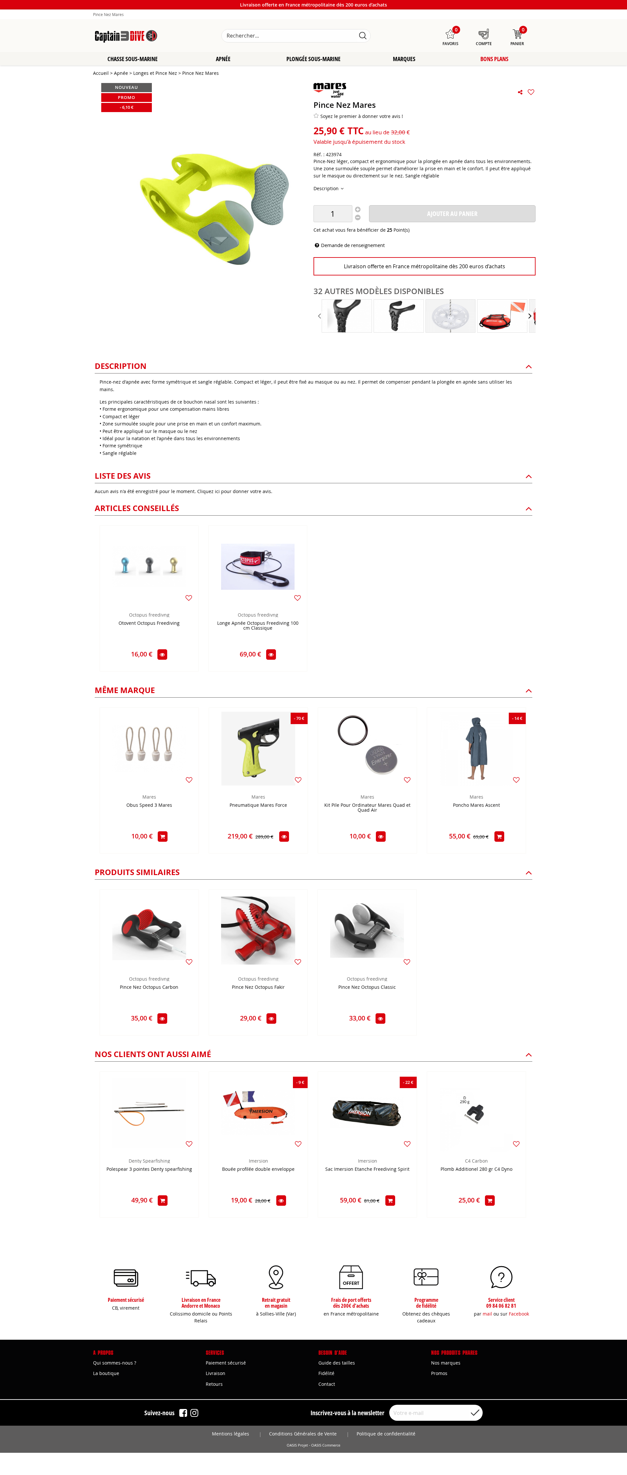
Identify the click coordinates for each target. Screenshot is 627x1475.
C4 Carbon (476, 1161)
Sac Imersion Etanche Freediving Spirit (367, 1169)
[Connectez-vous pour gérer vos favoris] (531, 92)
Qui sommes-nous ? (114, 1363)
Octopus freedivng (149, 615)
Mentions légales (230, 1434)
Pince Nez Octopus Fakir (258, 987)
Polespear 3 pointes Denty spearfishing (149, 1169)
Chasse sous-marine (132, 59)
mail (487, 1314)
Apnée (223, 59)
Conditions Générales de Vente (303, 1434)
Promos (439, 1373)
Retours (214, 1384)
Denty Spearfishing (149, 1161)
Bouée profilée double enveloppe (258, 1169)
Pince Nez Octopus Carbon (149, 987)
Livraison (215, 1373)
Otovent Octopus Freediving (149, 623)
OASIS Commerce (325, 1445)
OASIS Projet (297, 1445)
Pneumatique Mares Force (258, 805)
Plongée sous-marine (313, 59)
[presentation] (320, 316)
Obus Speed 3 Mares (149, 805)
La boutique (106, 1373)
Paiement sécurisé (226, 1363)
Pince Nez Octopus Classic (367, 987)
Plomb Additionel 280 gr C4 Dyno (476, 1169)
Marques (404, 59)
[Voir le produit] (162, 654)
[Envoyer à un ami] (520, 92)
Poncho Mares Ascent (476, 805)
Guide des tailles (336, 1363)
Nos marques (445, 1363)
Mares (149, 797)
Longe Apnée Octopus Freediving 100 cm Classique (257, 626)
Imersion (258, 1161)
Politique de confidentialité (386, 1434)
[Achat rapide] (163, 836)
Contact (326, 1384)
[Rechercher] (362, 35)
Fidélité (326, 1373)
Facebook (519, 1314)
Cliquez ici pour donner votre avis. (234, 491)
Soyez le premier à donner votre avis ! (361, 116)
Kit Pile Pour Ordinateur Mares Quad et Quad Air (367, 808)
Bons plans (494, 59)
